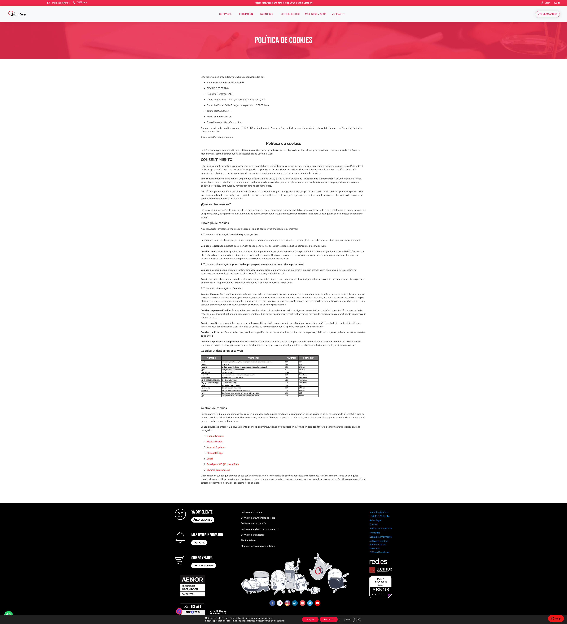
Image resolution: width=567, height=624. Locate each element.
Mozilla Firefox (214, 441)
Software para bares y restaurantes (259, 529)
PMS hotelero (248, 540)
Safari (210, 458)
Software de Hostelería (253, 523)
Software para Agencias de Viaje (258, 517)
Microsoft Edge (215, 453)
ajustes (280, 620)
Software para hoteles (252, 534)
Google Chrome (215, 436)
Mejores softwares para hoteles (258, 546)
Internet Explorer (216, 447)
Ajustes (346, 619)
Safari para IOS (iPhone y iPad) (223, 464)
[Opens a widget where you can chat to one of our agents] (556, 619)
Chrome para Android (218, 470)
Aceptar (310, 619)
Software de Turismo (252, 512)
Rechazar (328, 619)
